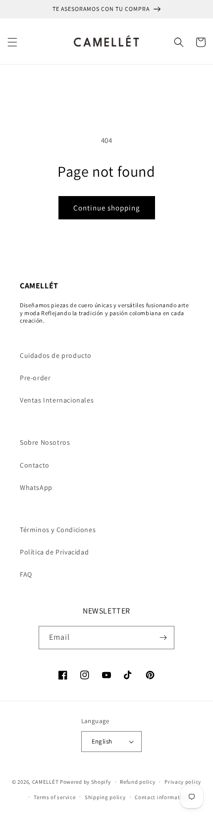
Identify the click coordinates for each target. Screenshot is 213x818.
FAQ (26, 574)
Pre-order (35, 377)
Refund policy (137, 781)
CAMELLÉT (45, 781)
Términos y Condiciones (58, 529)
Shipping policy (105, 797)
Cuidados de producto (56, 355)
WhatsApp (36, 487)
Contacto (35, 465)
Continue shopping (106, 207)
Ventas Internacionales (57, 400)
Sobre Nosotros (45, 442)
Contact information (161, 797)
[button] (12, 42)
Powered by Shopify (85, 781)
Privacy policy (182, 781)
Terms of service (54, 797)
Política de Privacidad (54, 551)
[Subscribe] (163, 637)
